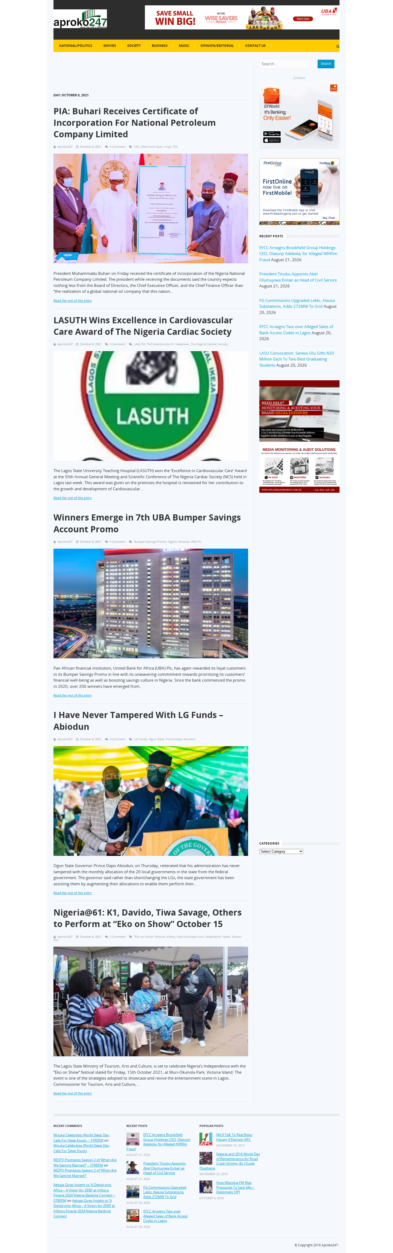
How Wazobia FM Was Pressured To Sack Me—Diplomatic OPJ (235, 1187)
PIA (175, 147)
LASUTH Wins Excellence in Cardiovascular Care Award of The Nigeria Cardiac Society (143, 325)
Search (326, 64)
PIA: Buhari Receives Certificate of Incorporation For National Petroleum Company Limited (134, 122)
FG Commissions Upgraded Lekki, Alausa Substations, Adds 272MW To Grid (164, 1192)
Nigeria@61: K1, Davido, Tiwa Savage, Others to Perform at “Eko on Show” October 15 (147, 917)
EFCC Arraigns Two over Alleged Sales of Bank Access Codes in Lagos (165, 1216)
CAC (137, 147)
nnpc (167, 147)
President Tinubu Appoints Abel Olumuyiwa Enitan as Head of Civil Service (164, 1168)
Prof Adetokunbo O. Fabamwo (168, 344)
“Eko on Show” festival (149, 937)
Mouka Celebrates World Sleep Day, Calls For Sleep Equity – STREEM (81, 1138)
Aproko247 (330, 1245)
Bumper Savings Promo (150, 542)
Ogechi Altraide (178, 542)
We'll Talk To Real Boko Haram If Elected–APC (234, 1137)
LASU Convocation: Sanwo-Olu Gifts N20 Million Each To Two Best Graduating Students (296, 359)
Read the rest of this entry (72, 300)
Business (160, 45)
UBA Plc (196, 542)
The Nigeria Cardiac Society (209, 344)
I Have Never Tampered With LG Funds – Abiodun (138, 720)
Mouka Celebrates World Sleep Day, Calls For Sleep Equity (81, 1148)
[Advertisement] (299, 583)
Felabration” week (217, 937)
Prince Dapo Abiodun (180, 739)
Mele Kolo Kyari (152, 147)
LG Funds (140, 739)
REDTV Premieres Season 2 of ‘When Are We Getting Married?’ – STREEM (85, 1162)
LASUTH (139, 344)
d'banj (171, 937)
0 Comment (118, 147)
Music (184, 45)
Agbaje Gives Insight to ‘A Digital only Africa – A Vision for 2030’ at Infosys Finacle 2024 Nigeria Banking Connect (84, 1208)
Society (134, 45)
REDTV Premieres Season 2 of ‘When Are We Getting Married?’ (85, 1173)
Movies (109, 45)
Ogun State (156, 739)
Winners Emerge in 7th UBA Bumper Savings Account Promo (147, 522)
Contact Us (255, 45)
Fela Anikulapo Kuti (190, 937)
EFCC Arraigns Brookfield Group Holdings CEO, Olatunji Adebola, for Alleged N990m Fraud (298, 253)
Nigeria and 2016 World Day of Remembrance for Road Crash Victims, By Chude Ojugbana (229, 1161)
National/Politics (75, 45)
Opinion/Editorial (217, 45)
